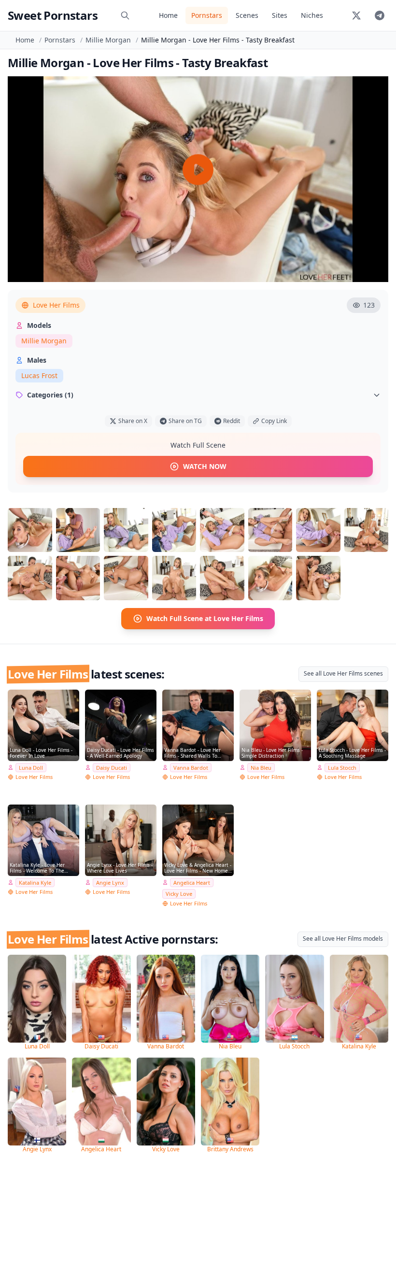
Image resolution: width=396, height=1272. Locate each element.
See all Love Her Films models (343, 938)
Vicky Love (179, 893)
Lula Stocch (342, 767)
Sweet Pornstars (53, 15)
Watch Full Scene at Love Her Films (204, 618)
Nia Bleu (261, 767)
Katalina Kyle (35, 882)
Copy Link (274, 421)
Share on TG (185, 421)
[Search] (125, 15)
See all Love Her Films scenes (343, 673)
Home (168, 15)
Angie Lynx (110, 882)
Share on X (132, 421)
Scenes (247, 15)
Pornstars (206, 15)
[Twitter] (356, 15)
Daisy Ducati (111, 767)
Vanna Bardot (190, 767)
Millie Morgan (108, 39)
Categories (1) (50, 394)
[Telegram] (379, 15)
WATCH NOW (204, 466)
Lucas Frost (39, 375)
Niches (312, 15)
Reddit (231, 421)
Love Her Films (56, 305)
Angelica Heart (191, 882)
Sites (279, 15)
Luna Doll (31, 767)
